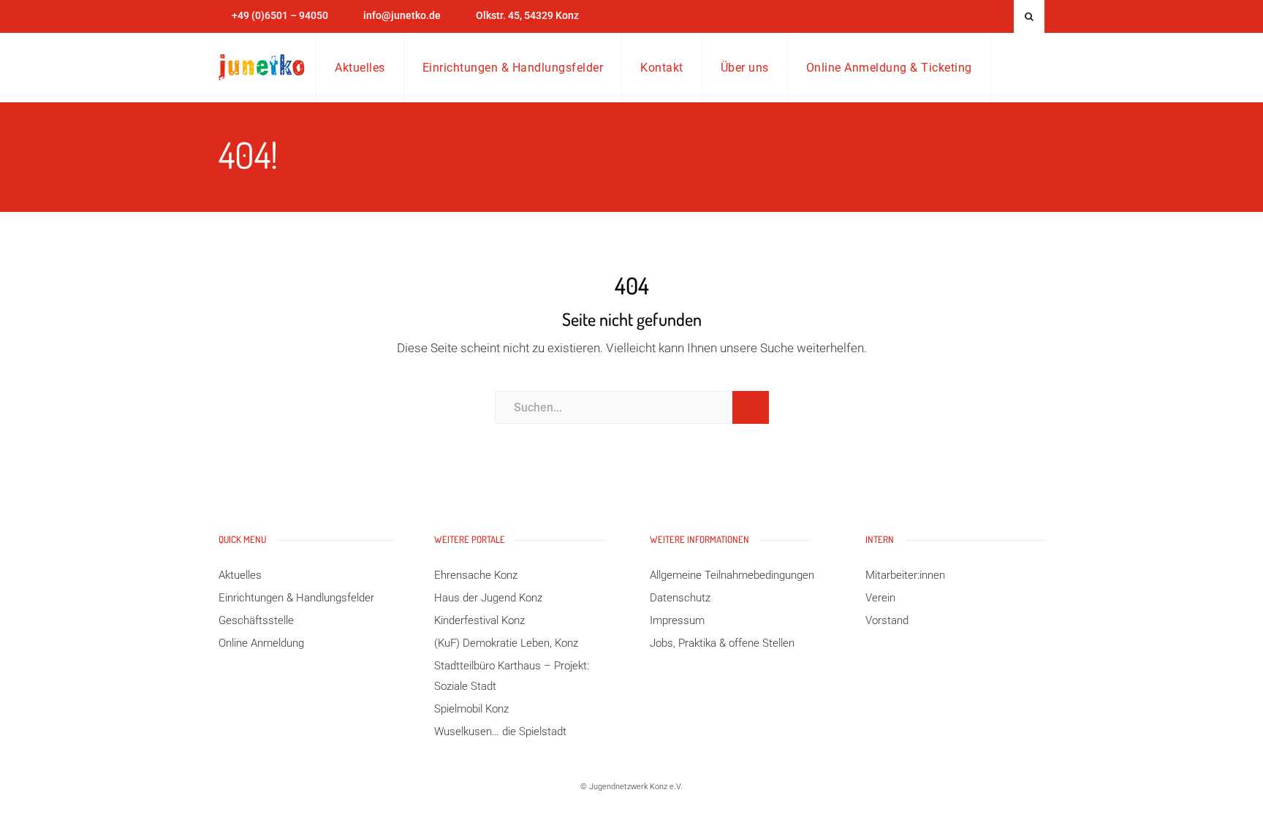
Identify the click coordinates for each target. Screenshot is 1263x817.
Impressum (677, 620)
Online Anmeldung (261, 643)
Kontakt (661, 68)
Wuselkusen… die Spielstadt (500, 731)
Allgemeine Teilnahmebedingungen (732, 575)
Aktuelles (360, 68)
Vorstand (887, 620)
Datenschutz (680, 597)
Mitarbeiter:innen (905, 575)
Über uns (745, 68)
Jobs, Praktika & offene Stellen (722, 643)
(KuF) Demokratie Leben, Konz (506, 643)
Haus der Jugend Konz (488, 597)
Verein (880, 597)
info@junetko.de (402, 16)
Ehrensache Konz (475, 575)
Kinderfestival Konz (479, 620)
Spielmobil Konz (471, 708)
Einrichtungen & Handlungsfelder (513, 68)
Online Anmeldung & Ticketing (889, 68)
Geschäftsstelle (256, 620)
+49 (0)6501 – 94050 (280, 16)
